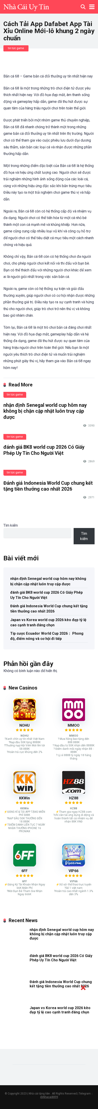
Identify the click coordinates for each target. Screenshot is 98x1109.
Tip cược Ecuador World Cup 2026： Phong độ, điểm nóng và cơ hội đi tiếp (46, 636)
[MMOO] (73, 720)
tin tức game (16, 48)
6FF (24, 871)
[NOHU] (24, 720)
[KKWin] (24, 792)
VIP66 (73, 871)
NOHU (24, 725)
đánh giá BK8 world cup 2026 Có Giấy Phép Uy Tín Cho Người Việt (44, 450)
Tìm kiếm (10, 525)
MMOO (74, 725)
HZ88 (73, 798)
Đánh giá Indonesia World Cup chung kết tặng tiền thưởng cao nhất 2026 (48, 486)
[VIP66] (73, 865)
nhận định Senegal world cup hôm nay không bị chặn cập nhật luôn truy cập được (45, 411)
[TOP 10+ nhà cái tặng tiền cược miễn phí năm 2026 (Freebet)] (26, 6)
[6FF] (24, 865)
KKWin (24, 798)
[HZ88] (73, 792)
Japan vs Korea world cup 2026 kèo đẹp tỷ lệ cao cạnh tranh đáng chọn (48, 622)
